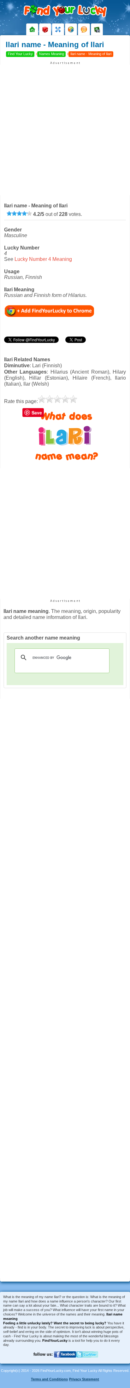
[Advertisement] (65, 130)
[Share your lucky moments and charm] (97, 29)
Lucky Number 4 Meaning (43, 259)
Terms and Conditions (49, 1379)
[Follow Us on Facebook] (65, 1361)
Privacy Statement (84, 1379)
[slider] (19, 213)
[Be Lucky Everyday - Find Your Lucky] (32, 29)
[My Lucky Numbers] (45, 29)
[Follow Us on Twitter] (87, 1361)
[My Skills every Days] (58, 29)
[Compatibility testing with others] (71, 29)
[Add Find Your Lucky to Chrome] (49, 311)
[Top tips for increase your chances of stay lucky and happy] (84, 29)
